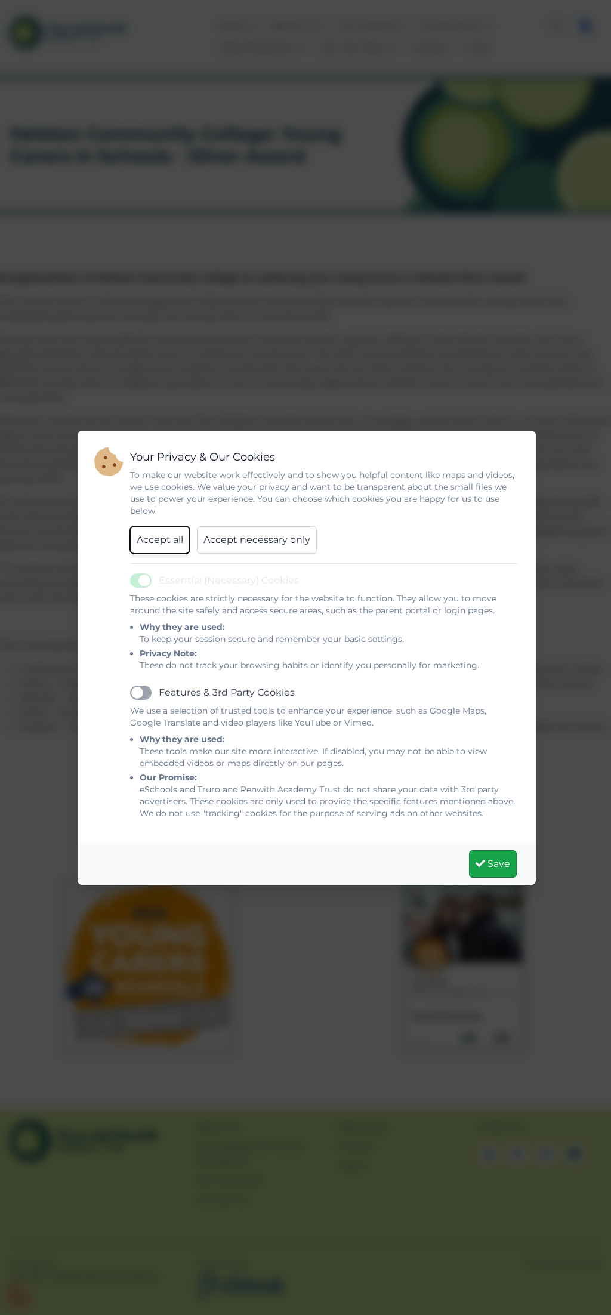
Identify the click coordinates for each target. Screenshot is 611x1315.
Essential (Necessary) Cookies (229, 580)
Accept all (160, 539)
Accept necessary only (256, 539)
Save (497, 863)
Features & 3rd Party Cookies (227, 692)
